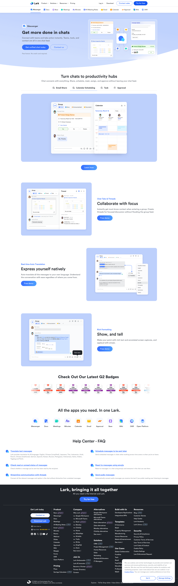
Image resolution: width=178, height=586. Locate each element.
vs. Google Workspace (81, 516)
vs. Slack (76, 522)
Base (55, 513)
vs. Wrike (76, 542)
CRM (95, 544)
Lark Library (138, 525)
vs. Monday (77, 525)
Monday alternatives (101, 528)
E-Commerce (119, 525)
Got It (148, 578)
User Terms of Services (142, 543)
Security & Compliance (142, 534)
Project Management (101, 547)
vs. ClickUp (77, 528)
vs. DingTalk (77, 545)
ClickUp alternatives (101, 531)
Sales (95, 553)
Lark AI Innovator (79, 563)
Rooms (56, 534)
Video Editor (115, 583)
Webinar (56, 536)
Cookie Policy (138, 548)
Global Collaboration (122, 552)
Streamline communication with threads (28, 475)
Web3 (117, 572)
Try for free (89, 499)
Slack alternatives (100, 522)
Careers (76, 572)
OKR (55, 557)
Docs (55, 519)
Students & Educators (101, 558)
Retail (117, 528)
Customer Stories (140, 516)
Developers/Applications (123, 513)
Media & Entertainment (123, 539)
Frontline (118, 554)
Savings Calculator (60, 572)
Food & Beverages (121, 563)
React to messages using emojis (109, 465)
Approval (57, 545)
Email (55, 528)
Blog (135, 513)
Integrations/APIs (121, 515)
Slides (56, 539)
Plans (55, 569)
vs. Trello (76, 539)
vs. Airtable (77, 536)
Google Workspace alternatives (100, 513)
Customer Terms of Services (143, 540)
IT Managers (98, 561)
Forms (56, 554)
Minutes (56, 531)
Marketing (97, 555)
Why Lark (76, 513)
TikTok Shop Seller (104, 583)
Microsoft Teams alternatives (99, 518)
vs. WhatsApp (78, 533)
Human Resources (100, 550)
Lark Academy (139, 521)
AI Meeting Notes (60, 525)
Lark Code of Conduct (141, 545)
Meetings (57, 522)
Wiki (55, 548)
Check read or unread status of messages (29, 465)
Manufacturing (120, 533)
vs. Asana (76, 530)
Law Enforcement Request (143, 554)
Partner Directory (79, 569)
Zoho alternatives (100, 525)
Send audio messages (105, 475)
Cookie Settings (139, 551)
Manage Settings (165, 578)
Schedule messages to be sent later (111, 451)
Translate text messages (21, 451)
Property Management (123, 531)
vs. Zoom (76, 548)
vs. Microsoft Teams (80, 519)
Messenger (57, 516)
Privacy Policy (139, 537)
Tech (116, 557)
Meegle (56, 551)
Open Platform (59, 560)
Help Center (138, 519)
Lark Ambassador (79, 560)
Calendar (57, 542)
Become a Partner (79, 566)
